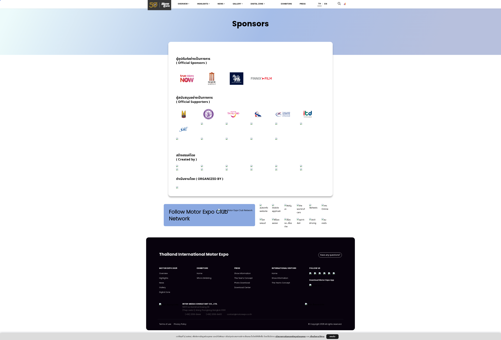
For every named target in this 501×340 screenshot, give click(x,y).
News (161, 282)
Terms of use (165, 324)
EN (325, 4)
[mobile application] (276, 209)
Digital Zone (164, 292)
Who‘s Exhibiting (204, 278)
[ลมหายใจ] (326, 224)
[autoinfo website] (264, 209)
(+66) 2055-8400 (214, 314)
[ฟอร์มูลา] (289, 209)
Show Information (242, 273)
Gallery (162, 287)
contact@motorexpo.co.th (239, 314)
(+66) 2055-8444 (193, 314)
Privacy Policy (180, 324)
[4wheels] (313, 209)
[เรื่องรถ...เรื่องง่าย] (289, 224)
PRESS (303, 4)
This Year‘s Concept (243, 278)
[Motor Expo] (170, 309)
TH (319, 3)
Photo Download (242, 282)
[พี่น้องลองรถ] (276, 224)
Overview (163, 273)
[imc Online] (326, 209)
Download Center (242, 287)
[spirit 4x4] (301, 224)
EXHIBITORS (286, 4)
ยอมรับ (332, 336)
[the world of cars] (301, 209)
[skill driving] (313, 224)
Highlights (163, 278)
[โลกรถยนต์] (264, 224)
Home (199, 273)
